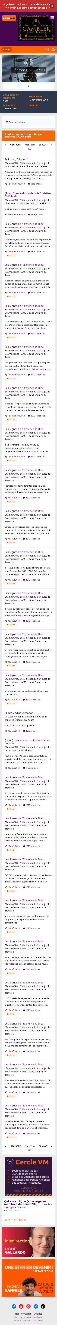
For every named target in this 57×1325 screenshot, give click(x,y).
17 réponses (31, 767)
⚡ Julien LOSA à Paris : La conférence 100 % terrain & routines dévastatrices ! (26, 6)
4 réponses (31, 730)
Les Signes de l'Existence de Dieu (24, 224)
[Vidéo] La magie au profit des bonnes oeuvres (27, 742)
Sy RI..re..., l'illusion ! (16, 159)
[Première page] (5, 145)
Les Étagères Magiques (22, 719)
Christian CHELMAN (15, 203)
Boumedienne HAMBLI (16, 230)
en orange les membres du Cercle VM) (25, 1203)
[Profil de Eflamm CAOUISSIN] (28, 86)
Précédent (15, 144)
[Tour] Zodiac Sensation (19, 713)
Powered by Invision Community (28, 1320)
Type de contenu (16, 122)
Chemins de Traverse (37, 166)
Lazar (7, 750)
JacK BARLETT (12, 166)
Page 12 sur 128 (30, 146)
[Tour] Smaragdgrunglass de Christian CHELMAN (28, 195)
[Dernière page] (51, 145)
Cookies (38, 1313)
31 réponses (36, 214)
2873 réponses (37, 251)
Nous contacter (23, 1313)
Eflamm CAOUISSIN (15, 163)
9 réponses (36, 183)
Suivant (43, 144)
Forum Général (39, 203)
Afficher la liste (11, 1210)
